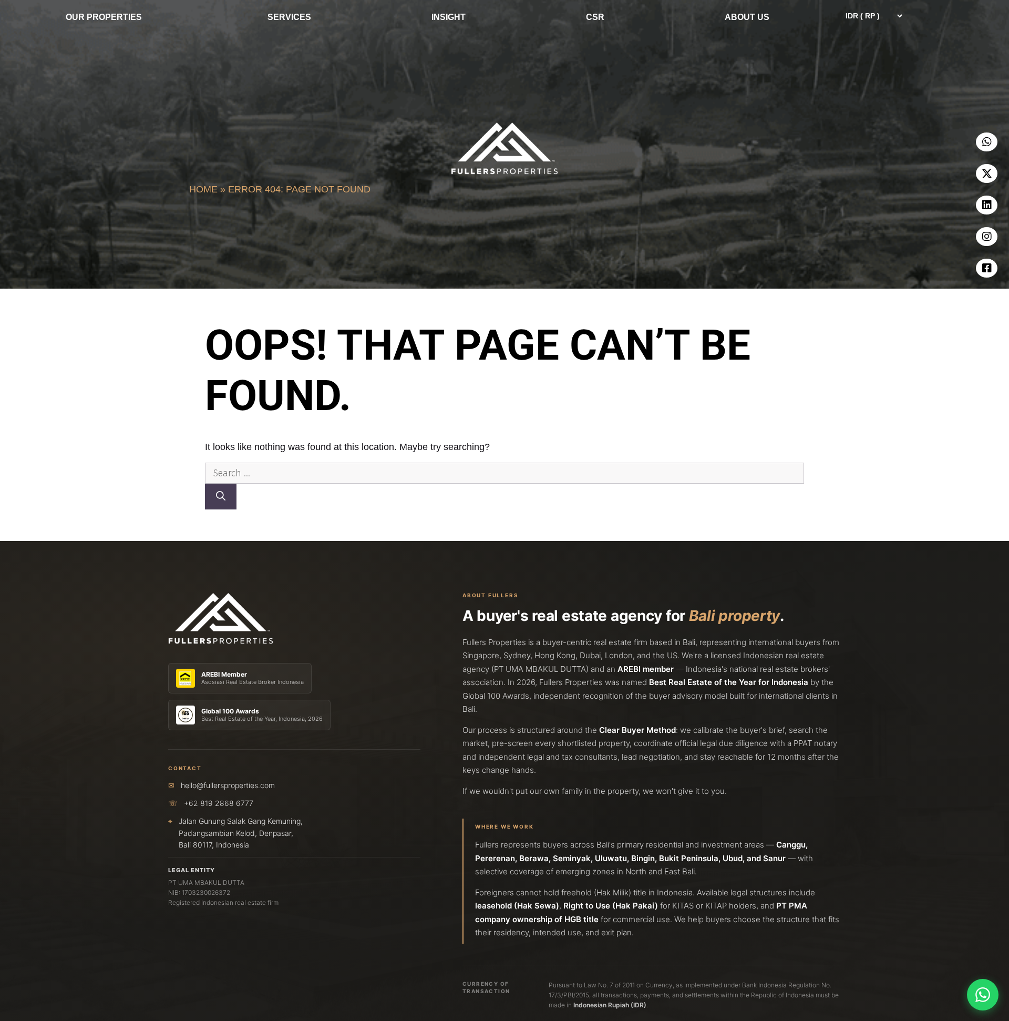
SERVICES (289, 17)
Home (203, 189)
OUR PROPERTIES (104, 17)
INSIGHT (448, 17)
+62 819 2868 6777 (218, 803)
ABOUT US (747, 17)
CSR (595, 17)
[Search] (220, 496)
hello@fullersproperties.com (228, 785)
